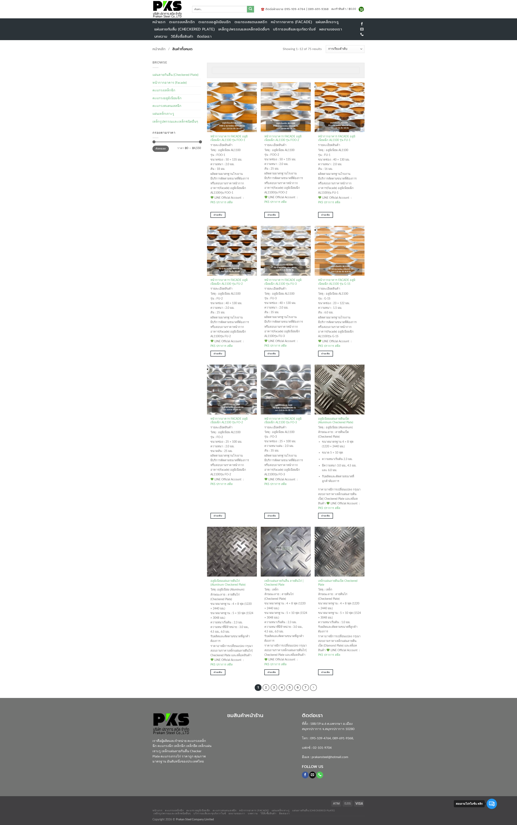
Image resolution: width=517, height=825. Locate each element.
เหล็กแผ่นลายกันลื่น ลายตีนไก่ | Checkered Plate (284, 582)
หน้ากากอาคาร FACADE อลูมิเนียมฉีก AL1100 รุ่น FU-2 (229, 281)
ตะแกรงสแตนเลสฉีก (250, 22)
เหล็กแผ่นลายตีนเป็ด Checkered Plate (337, 582)
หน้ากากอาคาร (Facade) (291, 22)
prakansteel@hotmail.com (330, 757)
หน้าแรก (158, 22)
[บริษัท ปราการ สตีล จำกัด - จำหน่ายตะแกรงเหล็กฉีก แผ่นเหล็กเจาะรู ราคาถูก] (169, 9)
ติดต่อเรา (204, 36)
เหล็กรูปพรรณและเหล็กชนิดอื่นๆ (243, 29)
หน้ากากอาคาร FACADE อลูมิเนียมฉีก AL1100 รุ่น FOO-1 (229, 138)
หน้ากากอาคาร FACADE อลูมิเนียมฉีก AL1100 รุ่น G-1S (336, 281)
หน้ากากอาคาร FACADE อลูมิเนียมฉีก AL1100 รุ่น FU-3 (283, 281)
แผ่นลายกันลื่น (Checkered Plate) (184, 29)
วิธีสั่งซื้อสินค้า (182, 36)
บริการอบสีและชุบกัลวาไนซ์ (294, 29)
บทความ (160, 36)
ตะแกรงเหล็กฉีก (182, 22)
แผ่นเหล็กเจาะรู (327, 22)
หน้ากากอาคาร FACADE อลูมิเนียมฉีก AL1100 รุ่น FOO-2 (283, 138)
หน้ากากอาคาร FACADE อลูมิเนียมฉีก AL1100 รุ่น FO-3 (283, 420)
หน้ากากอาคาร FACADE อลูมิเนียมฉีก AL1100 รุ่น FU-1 (336, 138)
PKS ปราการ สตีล (221, 202)
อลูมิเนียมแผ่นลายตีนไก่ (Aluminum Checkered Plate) (228, 582)
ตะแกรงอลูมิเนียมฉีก (214, 22)
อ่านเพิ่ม (218, 215)
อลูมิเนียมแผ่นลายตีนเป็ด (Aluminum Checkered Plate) (335, 420)
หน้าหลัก (158, 49)
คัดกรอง (161, 148)
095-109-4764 (320, 738)
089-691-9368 (342, 738)
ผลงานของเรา (330, 29)
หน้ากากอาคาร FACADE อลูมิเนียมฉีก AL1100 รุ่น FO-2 (229, 420)
